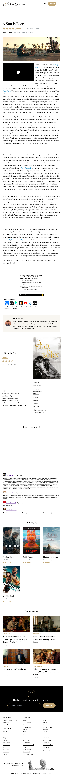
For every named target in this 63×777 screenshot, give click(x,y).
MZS (4, 747)
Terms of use (37, 773)
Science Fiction (47, 727)
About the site (47, 740)
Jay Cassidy (36, 406)
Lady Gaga (16, 86)
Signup (52, 4)
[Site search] (45, 4)
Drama (18, 28)
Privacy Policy (47, 773)
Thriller (45, 731)
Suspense (45, 729)
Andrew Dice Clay (17, 240)
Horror (24, 731)
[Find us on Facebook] (43, 750)
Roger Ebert (26, 752)
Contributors (46, 747)
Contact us (46, 742)
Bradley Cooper (6, 403)
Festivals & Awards (28, 754)
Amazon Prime (27, 722)
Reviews (5, 20)
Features (25, 747)
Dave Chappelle (26, 168)
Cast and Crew (7, 725)
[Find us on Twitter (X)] (49, 750)
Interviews (6, 752)
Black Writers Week (28, 745)
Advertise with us (48, 745)
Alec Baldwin (5, 405)
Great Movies (6, 745)
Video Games (26, 742)
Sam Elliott (6, 240)
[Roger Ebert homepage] (14, 4)
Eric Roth (35, 400)
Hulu (24, 734)
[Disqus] (31, 493)
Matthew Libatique (38, 412)
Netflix (45, 722)
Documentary (27, 727)
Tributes (5, 754)
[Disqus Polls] (31, 451)
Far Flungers (6, 749)
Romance (46, 725)
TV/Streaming (27, 749)
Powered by (7, 308)
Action (24, 720)
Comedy (25, 725)
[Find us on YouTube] (46, 750)
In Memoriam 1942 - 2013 (17, 765)
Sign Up (5, 731)
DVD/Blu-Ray (26, 740)
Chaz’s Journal (7, 742)
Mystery (45, 720)
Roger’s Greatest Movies (10, 720)
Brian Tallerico (8, 32)
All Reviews (6, 722)
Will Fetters (36, 394)
